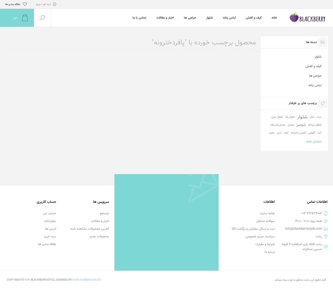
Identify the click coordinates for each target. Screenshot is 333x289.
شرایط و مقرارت (265, 244)
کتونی (311, 132)
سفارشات (50, 221)
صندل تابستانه (277, 125)
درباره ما (270, 252)
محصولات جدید (99, 236)
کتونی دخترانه (298, 133)
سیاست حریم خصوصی (260, 236)
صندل (291, 125)
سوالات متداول (265, 221)
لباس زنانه (315, 85)
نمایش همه (313, 141)
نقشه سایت (267, 213)
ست (318, 117)
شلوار (318, 56)
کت (319, 133)
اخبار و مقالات (100, 221)
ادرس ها (50, 228)
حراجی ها (315, 75)
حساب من (49, 213)
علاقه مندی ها (47, 244)
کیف (286, 133)
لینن (279, 133)
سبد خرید (50, 236)
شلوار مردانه (314, 125)
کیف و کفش (313, 66)
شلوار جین (277, 117)
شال (312, 117)
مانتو (272, 133)
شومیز (301, 125)
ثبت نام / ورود (43, 4)
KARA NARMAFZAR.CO (86, 280)
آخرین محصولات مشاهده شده (89, 228)
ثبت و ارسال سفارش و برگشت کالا (253, 228)
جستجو (104, 213)
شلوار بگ (290, 117)
